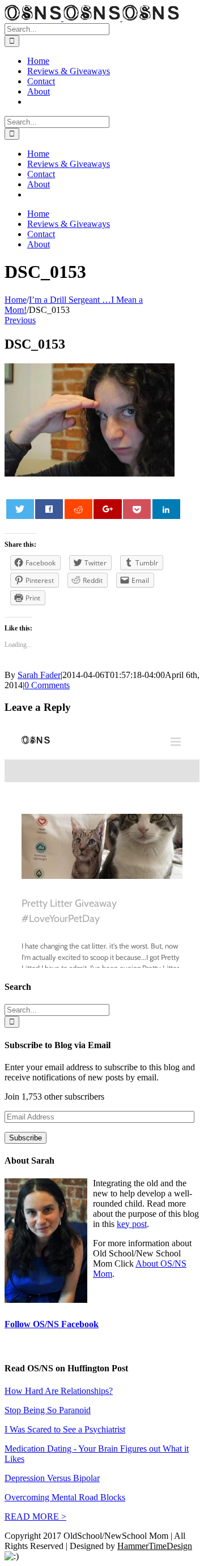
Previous (20, 320)
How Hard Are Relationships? (59, 1391)
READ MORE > (35, 1516)
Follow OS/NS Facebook (52, 1324)
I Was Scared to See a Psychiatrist (65, 1429)
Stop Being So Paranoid (48, 1410)
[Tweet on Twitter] (20, 509)
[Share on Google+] (107, 509)
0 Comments (47, 685)
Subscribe (25, 1138)
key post (132, 1224)
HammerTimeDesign (154, 1546)
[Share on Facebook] (49, 509)
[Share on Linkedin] (166, 509)
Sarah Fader (39, 675)
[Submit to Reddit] (78, 509)
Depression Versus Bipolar (52, 1478)
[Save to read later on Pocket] (137, 509)
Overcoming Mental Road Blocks (65, 1497)
